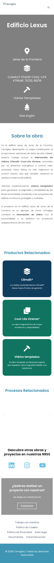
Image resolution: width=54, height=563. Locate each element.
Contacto (27, 506)
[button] (4, 414)
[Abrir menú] (48, 7)
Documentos (16, 537)
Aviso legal (41, 532)
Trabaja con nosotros (27, 522)
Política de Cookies (27, 527)
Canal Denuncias (35, 537)
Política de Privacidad (19, 532)
